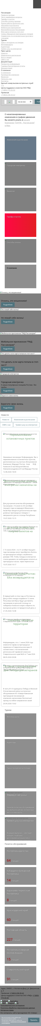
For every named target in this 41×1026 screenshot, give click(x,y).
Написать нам (6, 79)
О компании (6, 73)
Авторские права (7, 1010)
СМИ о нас (5, 59)
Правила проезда (7, 15)
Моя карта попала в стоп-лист (12, 32)
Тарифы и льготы (8, 19)
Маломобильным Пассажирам (13, 30)
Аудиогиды (5, 47)
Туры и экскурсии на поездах (12, 42)
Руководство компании (10, 75)
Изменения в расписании (11, 55)
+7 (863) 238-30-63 (8, 95)
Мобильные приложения (11, 27)
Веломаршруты (7, 44)
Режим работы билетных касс (12, 23)
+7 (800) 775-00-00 (8, 90)
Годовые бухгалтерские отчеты (13, 66)
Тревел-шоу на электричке (11, 49)
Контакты (4, 81)
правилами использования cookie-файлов (14, 1022)
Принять (33, 1020)
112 (2, 85)
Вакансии (5, 77)
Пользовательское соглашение (12, 1005)
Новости (4, 53)
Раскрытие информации (10, 64)
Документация (6, 68)
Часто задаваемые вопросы (11, 17)
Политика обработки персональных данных (18, 1008)
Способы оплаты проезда (10, 21)
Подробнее (8, 305)
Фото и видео (6, 57)
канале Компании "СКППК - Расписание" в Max (20, 123)
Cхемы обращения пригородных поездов (17, 34)
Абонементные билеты (10, 25)
